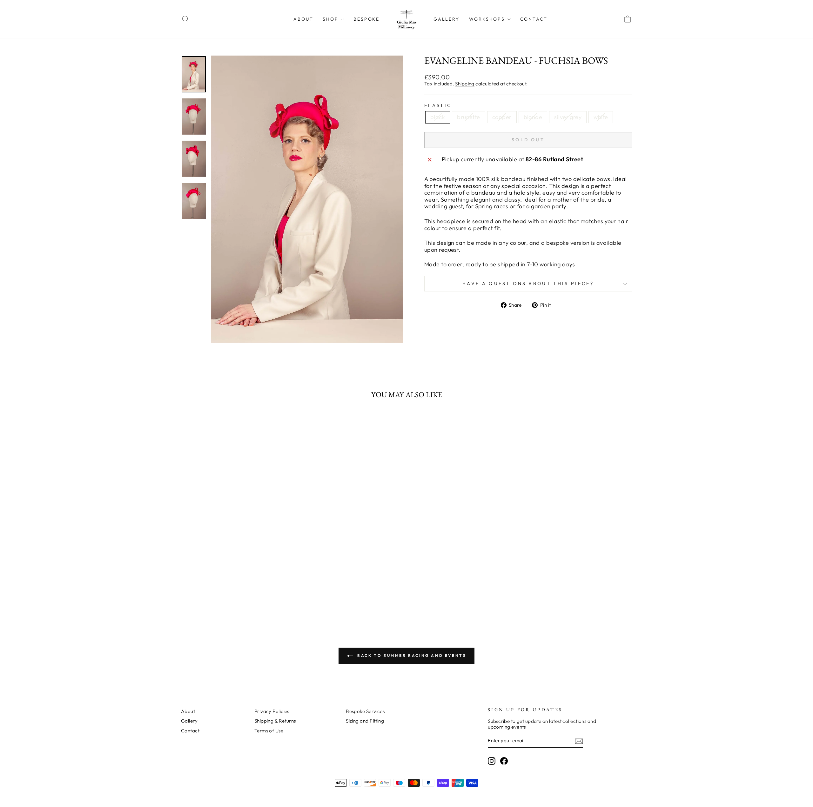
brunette (468, 117)
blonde (533, 117)
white (601, 117)
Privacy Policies (271, 711)
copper (502, 117)
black (437, 117)
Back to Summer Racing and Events (411, 655)
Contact (534, 19)
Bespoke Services (365, 711)
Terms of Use (268, 731)
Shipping (464, 84)
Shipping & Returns (275, 721)
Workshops (488, 19)
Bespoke (366, 19)
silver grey (567, 117)
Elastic (438, 105)
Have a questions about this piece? (528, 283)
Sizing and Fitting (365, 721)
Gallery (446, 19)
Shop (331, 19)
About (303, 19)
